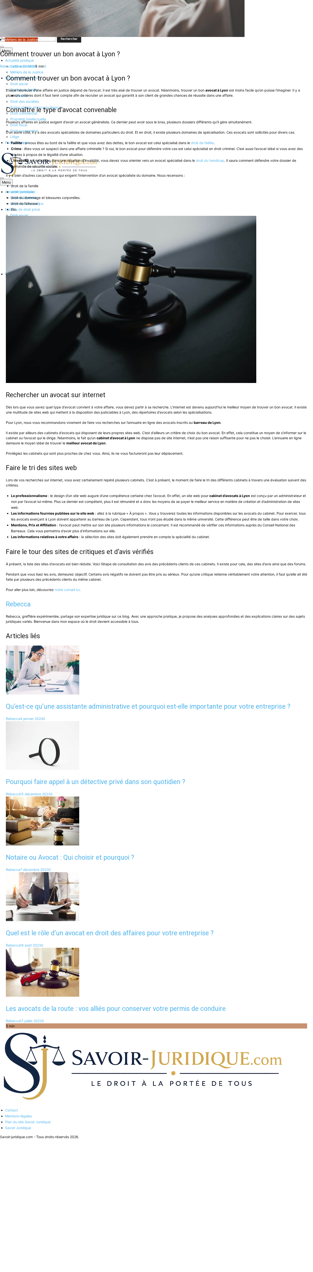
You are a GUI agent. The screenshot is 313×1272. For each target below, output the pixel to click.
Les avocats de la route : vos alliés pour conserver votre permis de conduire (116, 1009)
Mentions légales (18, 1116)
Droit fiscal (18, 125)
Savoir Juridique (18, 1128)
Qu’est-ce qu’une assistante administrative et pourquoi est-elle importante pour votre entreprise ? (148, 706)
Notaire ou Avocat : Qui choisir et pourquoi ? (70, 857)
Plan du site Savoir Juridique (28, 1122)
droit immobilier (23, 192)
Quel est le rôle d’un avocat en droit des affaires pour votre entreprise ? (110, 933)
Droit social (19, 84)
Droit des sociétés (24, 101)
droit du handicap (210, 160)
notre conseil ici (67, 590)
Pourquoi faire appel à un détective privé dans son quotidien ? (95, 782)
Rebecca (7, 66)
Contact (11, 1110)
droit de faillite (202, 143)
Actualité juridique (19, 60)
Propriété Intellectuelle (28, 119)
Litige (14, 137)
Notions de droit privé (22, 209)
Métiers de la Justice (26, 72)
